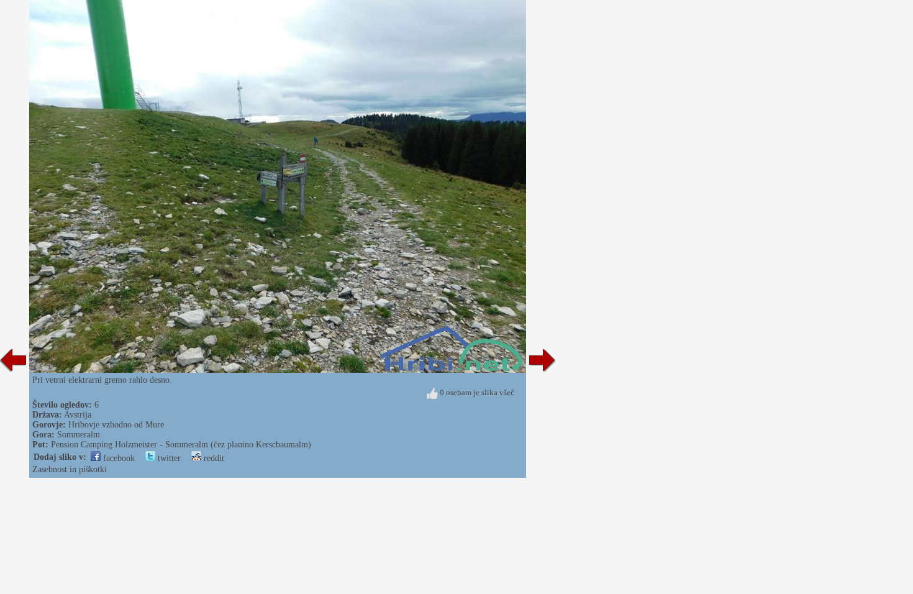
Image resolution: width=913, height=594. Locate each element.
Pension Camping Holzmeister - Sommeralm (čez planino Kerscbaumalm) (181, 444)
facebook (118, 458)
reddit (212, 458)
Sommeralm (78, 434)
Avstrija (77, 414)
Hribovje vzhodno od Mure (116, 424)
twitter (168, 458)
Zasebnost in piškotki (69, 469)
